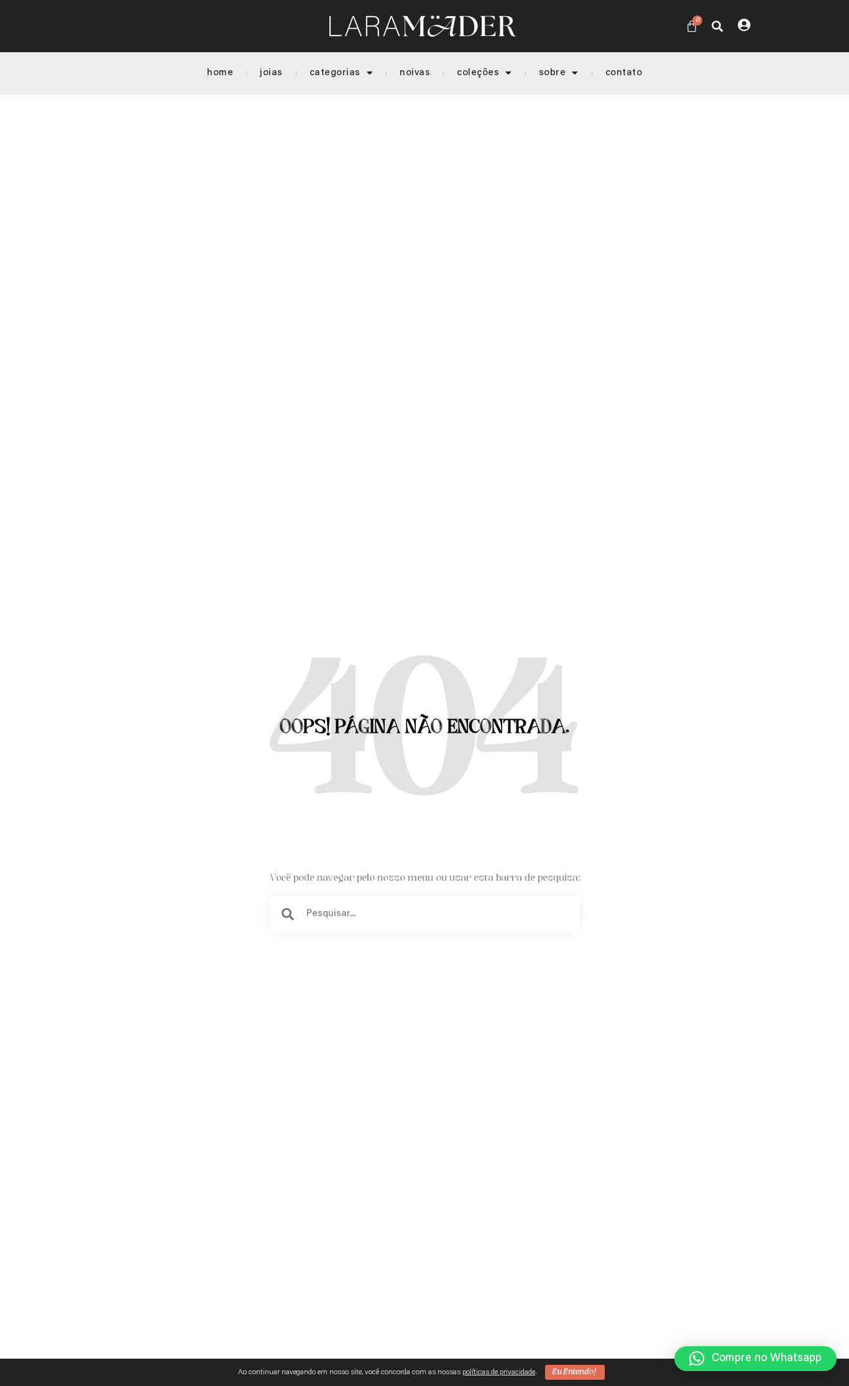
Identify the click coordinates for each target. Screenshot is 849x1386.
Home (220, 73)
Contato (624, 73)
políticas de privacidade (498, 1372)
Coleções (478, 73)
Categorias (335, 73)
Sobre (552, 73)
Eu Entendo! (575, 1372)
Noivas (415, 73)
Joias (271, 73)
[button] (717, 26)
